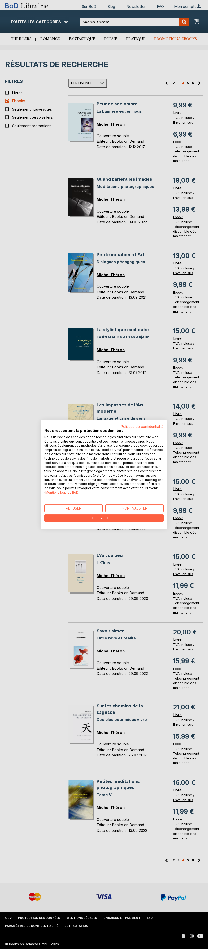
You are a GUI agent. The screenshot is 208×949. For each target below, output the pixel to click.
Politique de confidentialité (142, 427)
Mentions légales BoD (61, 492)
